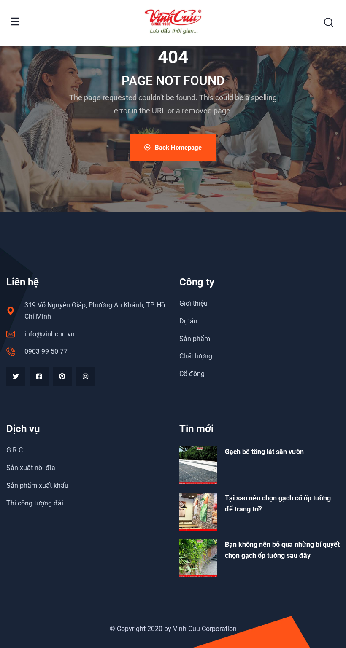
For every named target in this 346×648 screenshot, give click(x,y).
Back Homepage (178, 147)
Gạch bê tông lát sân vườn (264, 452)
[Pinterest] (62, 376)
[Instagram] (85, 376)
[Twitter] (15, 376)
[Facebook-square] (39, 376)
